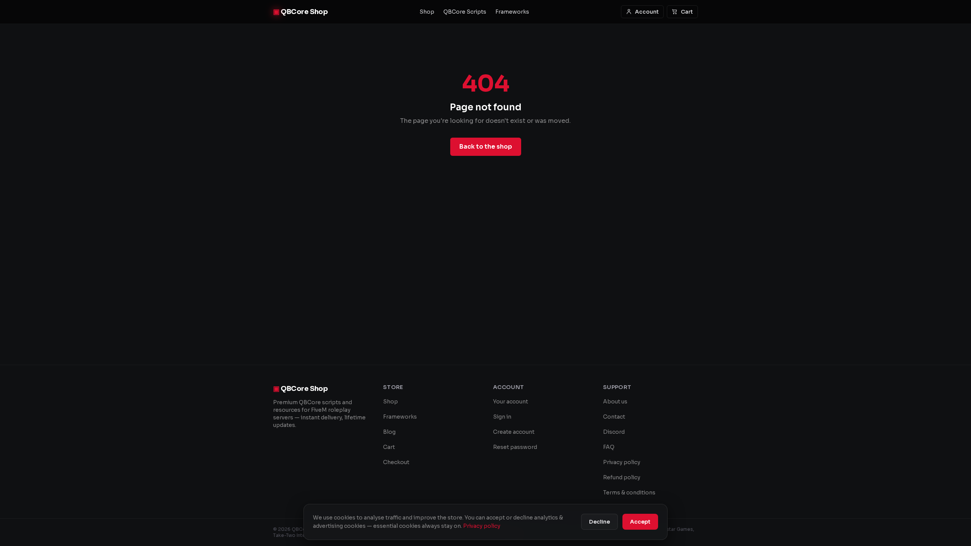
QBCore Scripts (464, 11)
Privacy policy (621, 462)
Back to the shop (485, 147)
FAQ (608, 447)
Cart (687, 11)
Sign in (502, 416)
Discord (614, 431)
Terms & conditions (629, 492)
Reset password (515, 447)
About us (615, 401)
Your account (510, 401)
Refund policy (621, 477)
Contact (614, 416)
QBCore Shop (300, 12)
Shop (427, 11)
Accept (640, 521)
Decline (599, 521)
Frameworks (512, 11)
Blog (389, 431)
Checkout (396, 462)
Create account (513, 431)
